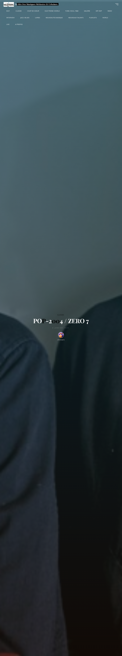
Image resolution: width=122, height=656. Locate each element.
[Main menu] (116, 4)
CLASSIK (60, 315)
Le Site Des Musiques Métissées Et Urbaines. (36, 4)
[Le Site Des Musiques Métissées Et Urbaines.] (9, 4)
